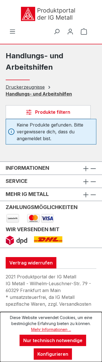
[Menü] (12, 31)
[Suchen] (56, 31)
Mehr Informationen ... (51, 329)
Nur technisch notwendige (52, 340)
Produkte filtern (52, 112)
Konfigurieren (52, 354)
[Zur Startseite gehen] (48, 14)
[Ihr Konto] (70, 31)
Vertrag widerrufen (31, 263)
